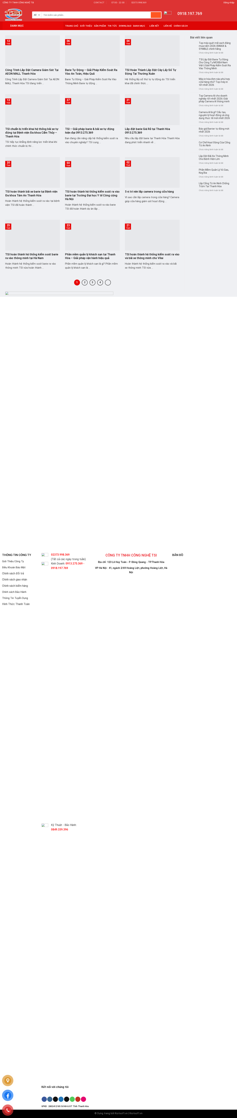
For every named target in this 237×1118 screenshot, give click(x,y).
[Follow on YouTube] (77, 1099)
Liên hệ (168, 26)
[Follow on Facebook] (44, 1099)
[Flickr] (83, 1099)
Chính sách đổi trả (13, 573)
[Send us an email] (66, 1099)
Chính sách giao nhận (14, 579)
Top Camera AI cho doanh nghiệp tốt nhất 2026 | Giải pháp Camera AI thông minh (214, 98)
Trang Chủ (71, 26)
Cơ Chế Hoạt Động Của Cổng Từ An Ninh (214, 144)
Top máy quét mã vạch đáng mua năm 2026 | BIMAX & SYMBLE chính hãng (215, 46)
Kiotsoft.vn (121, 1113)
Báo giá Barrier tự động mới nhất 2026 (214, 130)
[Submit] (156, 14)
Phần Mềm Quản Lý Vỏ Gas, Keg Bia (214, 171)
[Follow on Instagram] (49, 1099)
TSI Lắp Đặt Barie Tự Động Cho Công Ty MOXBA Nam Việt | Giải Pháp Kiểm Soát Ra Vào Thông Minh (215, 64)
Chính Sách (181, 26)
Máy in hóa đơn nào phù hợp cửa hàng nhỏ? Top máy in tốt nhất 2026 (214, 82)
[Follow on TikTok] (55, 1099)
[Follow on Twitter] (61, 1099)
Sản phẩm (100, 26)
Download (125, 26)
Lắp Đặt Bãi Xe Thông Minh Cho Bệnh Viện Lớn (214, 157)
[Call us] (72, 1099)
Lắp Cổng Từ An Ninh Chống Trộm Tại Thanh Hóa (214, 185)
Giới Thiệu (86, 26)
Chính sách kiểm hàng (15, 585)
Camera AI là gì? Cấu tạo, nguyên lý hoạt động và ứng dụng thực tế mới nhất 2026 (214, 115)
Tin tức (112, 26)
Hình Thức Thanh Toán (16, 604)
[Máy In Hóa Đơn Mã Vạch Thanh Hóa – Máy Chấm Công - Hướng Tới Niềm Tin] (15, 13)
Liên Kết (154, 26)
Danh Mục (139, 26)
